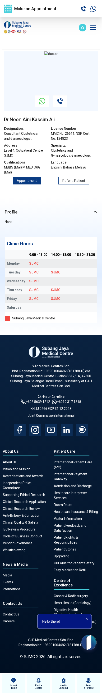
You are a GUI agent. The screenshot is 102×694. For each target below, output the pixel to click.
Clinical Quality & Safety (20, 522)
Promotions (11, 589)
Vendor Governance (17, 543)
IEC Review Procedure (19, 529)
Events (8, 582)
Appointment (27, 181)
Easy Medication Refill (70, 570)
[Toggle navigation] (93, 27)
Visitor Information (68, 518)
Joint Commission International (51, 415)
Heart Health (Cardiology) (73, 603)
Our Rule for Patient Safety (74, 563)
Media (7, 575)
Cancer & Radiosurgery (71, 596)
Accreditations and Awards (23, 476)
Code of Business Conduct (22, 536)
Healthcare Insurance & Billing (76, 512)
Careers (9, 621)
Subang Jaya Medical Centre (33, 318)
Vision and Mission (16, 469)
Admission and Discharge (73, 486)
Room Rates (63, 505)
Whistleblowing (14, 550)
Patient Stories (65, 549)
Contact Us (11, 614)
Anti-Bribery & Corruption (21, 515)
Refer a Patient (73, 181)
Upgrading (61, 556)
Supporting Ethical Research (24, 495)
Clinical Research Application (24, 502)
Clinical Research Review (21, 509)
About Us (10, 462)
